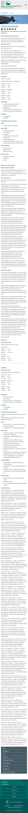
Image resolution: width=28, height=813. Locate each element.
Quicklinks (4, 782)
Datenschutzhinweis (18, 805)
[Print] (15, 29)
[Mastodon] (7, 29)
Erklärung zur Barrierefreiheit (14, 807)
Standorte (5, 757)
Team (4, 754)
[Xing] (10, 29)
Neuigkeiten (6, 751)
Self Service (14, 796)
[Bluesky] (5, 29)
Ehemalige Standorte (8, 760)
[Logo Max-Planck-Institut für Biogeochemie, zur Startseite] (11, 4)
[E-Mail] (13, 29)
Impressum (7, 805)
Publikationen (6, 769)
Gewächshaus (6, 763)
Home (4, 748)
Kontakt (14, 793)
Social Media (5, 784)
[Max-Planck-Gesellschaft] (8, 802)
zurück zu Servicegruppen (9, 772)
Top (25, 780)
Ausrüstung (5, 766)
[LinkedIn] (2, 29)
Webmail (14, 786)
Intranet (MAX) (14, 790)
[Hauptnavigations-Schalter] (25, 5)
